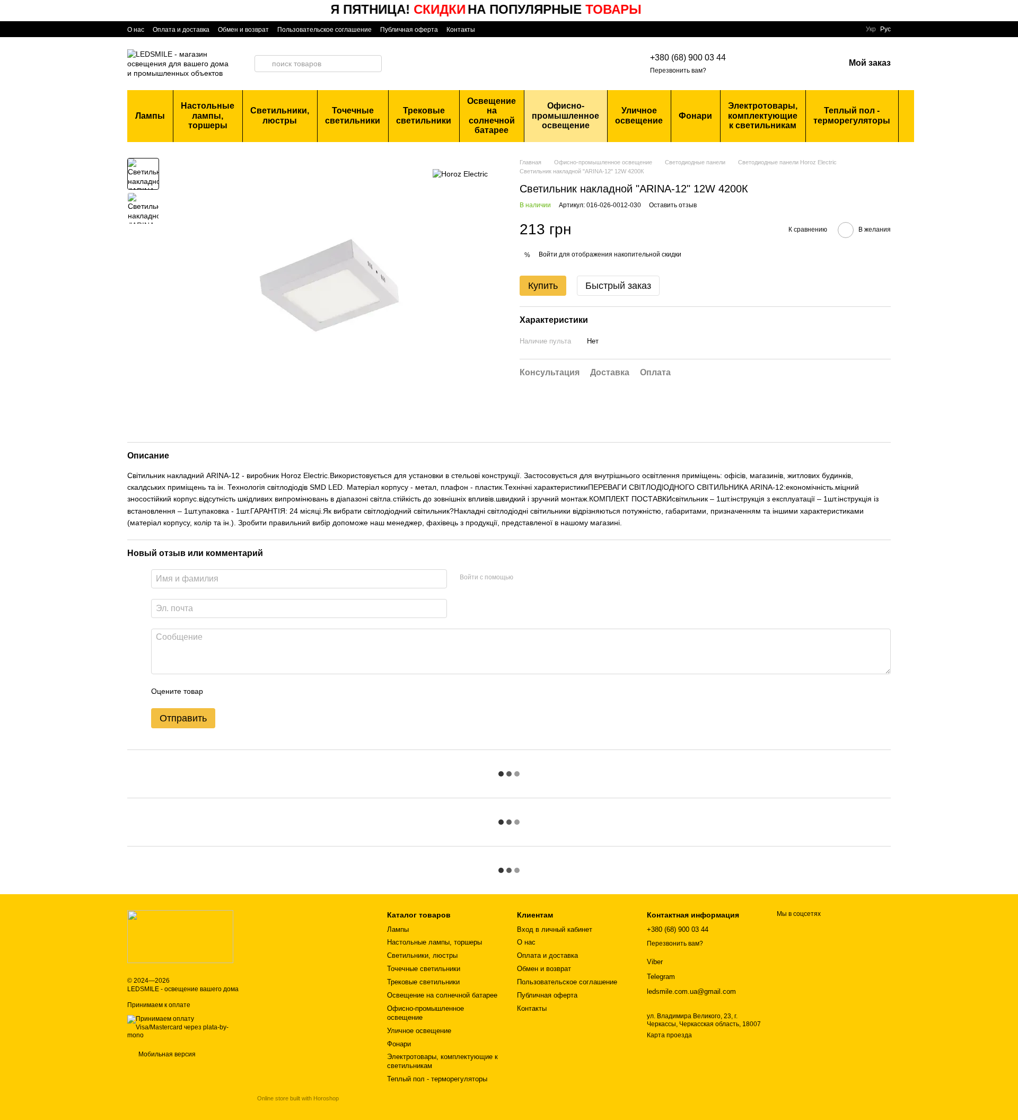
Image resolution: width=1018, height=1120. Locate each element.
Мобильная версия (166, 1054)
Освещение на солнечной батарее (491, 115)
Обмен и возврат (243, 29)
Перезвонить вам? (678, 70)
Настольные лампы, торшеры (207, 115)
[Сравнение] (781, 63)
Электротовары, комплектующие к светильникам (762, 115)
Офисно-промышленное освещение (565, 115)
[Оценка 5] (288, 691)
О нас (135, 29)
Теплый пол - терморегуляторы (851, 115)
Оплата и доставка (181, 29)
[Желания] (808, 63)
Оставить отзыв (673, 205)
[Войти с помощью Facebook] (525, 577)
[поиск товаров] (262, 63)
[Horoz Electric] (460, 173)
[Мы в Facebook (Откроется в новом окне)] (490, 29)
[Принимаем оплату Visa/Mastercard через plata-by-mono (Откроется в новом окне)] (184, 1027)
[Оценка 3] (254, 691)
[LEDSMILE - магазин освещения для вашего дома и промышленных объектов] (180, 936)
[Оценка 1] (220, 691)
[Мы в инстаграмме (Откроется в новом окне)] (502, 29)
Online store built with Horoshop (298, 1098)
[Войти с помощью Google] (542, 577)
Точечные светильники (352, 115)
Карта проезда (669, 1035)
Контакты (460, 29)
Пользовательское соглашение (324, 29)
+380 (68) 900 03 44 (688, 57)
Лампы (150, 115)
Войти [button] (548, 254)
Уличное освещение (639, 115)
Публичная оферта (409, 29)
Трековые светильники (423, 115)
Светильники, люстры (279, 115)
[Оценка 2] (237, 691)
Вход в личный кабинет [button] (554, 929)
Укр (871, 29)
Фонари (695, 115)
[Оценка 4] (271, 691)
